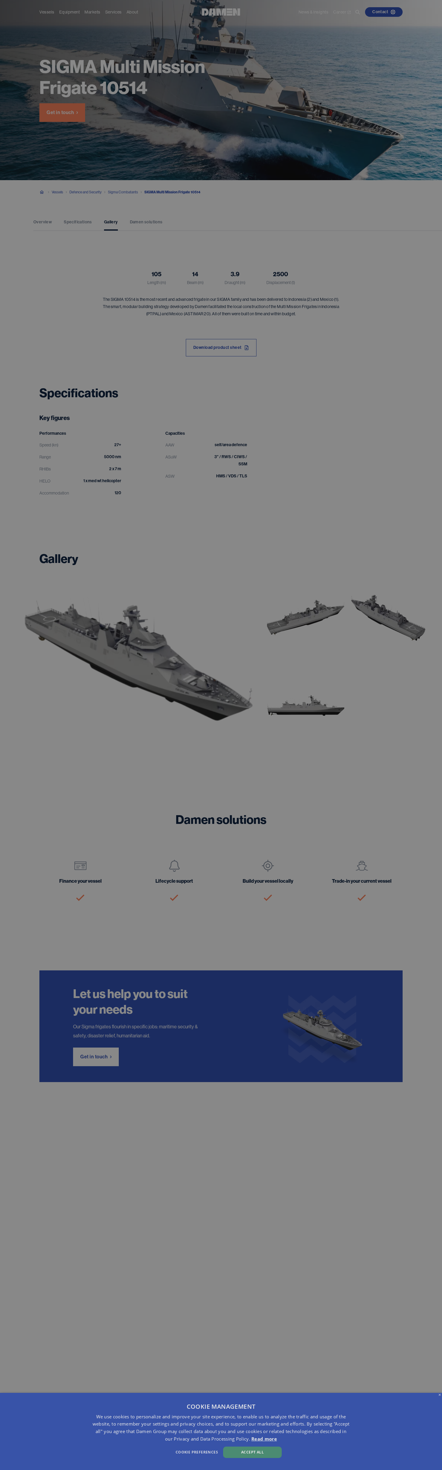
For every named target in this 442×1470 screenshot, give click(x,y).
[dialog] (221, 1431)
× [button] (439, 1395)
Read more (264, 1439)
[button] (149, 1451)
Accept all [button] (252, 1452)
